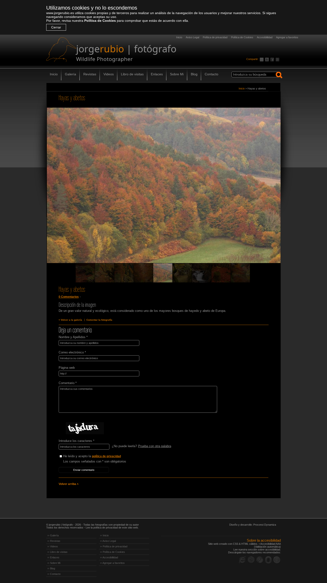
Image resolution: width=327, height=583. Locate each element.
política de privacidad (106, 456)
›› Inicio (104, 535)
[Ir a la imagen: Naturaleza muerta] (85, 272)
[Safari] (277, 560)
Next (268, 192)
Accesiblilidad (264, 37)
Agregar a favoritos (287, 37)
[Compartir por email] (262, 59)
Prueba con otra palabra (154, 446)
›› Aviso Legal (108, 540)
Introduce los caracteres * (76, 441)
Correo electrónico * (72, 352)
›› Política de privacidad (113, 546)
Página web (67, 367)
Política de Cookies (100, 20)
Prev (59, 192)
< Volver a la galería (70, 320)
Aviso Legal (192, 37)
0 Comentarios (69, 296)
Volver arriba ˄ (69, 484)
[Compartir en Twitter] (267, 59)
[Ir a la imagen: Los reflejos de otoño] (240, 272)
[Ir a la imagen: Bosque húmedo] (182, 272)
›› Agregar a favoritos (112, 562)
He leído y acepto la (92, 456)
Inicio (179, 37)
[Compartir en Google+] (278, 59)
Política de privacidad (215, 37)
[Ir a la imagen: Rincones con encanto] (201, 272)
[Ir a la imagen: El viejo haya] (104, 272)
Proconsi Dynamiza (264, 524)
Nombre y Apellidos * (73, 337)
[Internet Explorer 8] (242, 560)
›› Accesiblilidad (109, 557)
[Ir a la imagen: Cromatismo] (124, 272)
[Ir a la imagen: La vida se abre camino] (221, 272)
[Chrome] (260, 560)
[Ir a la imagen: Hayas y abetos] (162, 272)
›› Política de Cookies (112, 551)
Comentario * (68, 383)
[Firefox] (251, 560)
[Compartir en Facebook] (273, 59)
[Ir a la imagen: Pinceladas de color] (143, 272)
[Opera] (268, 560)
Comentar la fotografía (99, 320)
